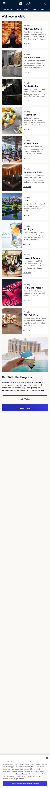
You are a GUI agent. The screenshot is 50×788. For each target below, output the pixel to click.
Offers (18, 9)
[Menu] (4, 3)
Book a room (7, 9)
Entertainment (38, 9)
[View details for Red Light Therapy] (12, 292)
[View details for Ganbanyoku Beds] (12, 177)
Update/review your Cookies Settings (25, 783)
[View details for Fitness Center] (12, 149)
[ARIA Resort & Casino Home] (28, 3)
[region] (25, 771)
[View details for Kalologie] (12, 235)
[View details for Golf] (12, 206)
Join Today (25, 399)
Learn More (27, 43)
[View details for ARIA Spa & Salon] (12, 34)
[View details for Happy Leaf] (12, 120)
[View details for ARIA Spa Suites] (12, 63)
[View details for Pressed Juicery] (12, 263)
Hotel (26, 9)
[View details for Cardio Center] (12, 92)
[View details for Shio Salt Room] (12, 321)
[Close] (47, 758)
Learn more (25, 407)
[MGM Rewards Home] (20, 3)
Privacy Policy (21, 773)
